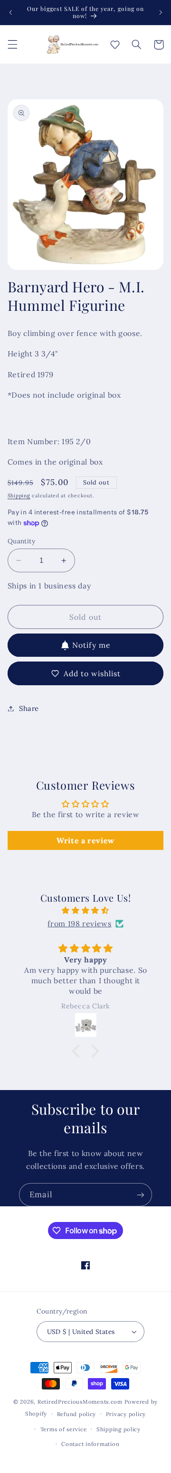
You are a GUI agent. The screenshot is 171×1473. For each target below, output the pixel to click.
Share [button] (29, 708)
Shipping (19, 495)
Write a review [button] (85, 840)
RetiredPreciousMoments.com (80, 1401)
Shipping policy (118, 1429)
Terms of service (63, 1429)
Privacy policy (126, 1413)
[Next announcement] (160, 12)
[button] (12, 45)
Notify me (91, 645)
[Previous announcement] (10, 12)
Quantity (21, 541)
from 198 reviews (79, 923)
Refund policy (76, 1413)
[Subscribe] (141, 1194)
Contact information (90, 1443)
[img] (86, 910)
